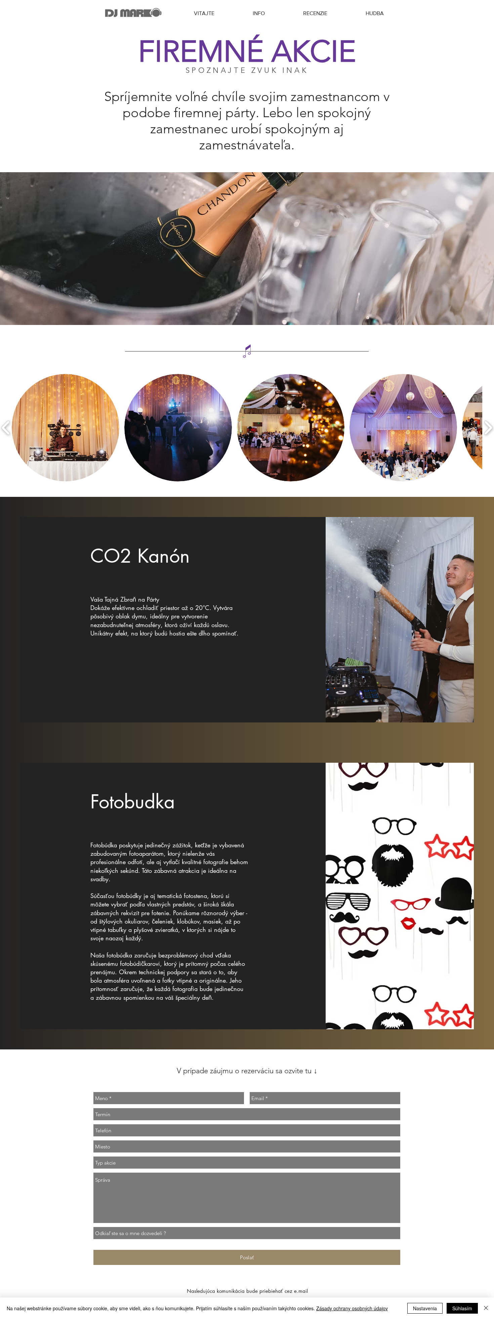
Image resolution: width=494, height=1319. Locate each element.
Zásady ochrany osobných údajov (352, 1308)
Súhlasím (462, 1308)
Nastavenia (425, 1308)
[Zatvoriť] (486, 1308)
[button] (65, 427)
